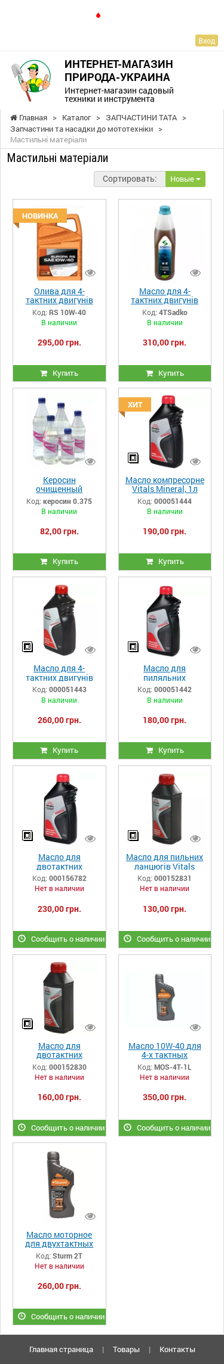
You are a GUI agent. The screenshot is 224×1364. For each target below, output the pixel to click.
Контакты (177, 1349)
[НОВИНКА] (59, 242)
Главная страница (61, 1349)
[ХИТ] (165, 430)
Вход (206, 40)
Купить (62, 373)
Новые (183, 178)
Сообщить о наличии (65, 938)
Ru (112, 14)
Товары (126, 1349)
